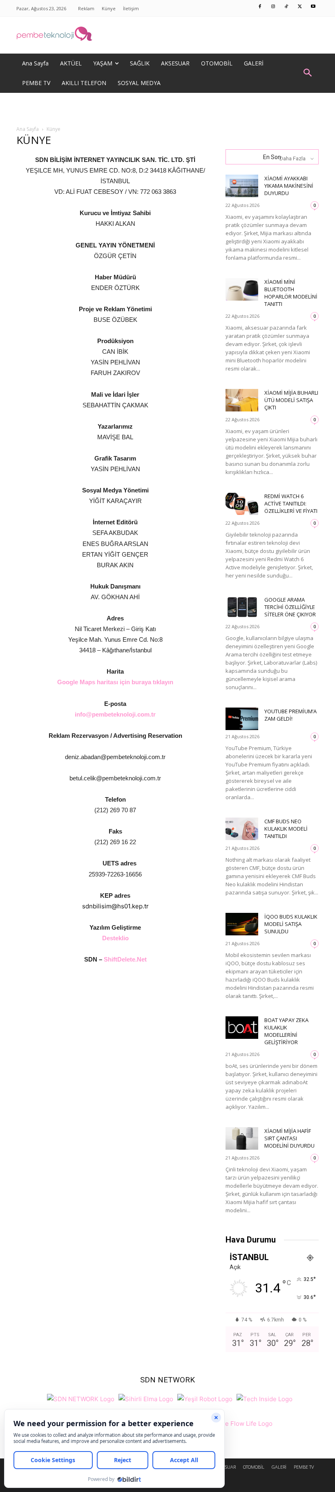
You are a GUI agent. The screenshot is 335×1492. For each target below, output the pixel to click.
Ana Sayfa (27, 129)
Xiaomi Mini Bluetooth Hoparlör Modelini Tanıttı (290, 293)
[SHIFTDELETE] (80, 1398)
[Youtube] (313, 7)
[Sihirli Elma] (145, 1398)
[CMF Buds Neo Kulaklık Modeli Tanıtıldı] (242, 829)
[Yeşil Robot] (204, 1398)
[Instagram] (273, 7)
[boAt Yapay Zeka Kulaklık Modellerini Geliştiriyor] (242, 1027)
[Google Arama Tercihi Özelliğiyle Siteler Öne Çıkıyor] (242, 607)
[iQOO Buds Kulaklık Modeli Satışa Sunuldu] (242, 924)
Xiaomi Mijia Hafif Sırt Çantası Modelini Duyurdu (289, 1138)
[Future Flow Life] (237, 1422)
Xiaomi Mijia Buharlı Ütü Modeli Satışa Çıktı (291, 400)
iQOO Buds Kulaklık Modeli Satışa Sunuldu (290, 924)
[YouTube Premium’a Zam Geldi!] (242, 719)
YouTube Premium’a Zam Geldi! (290, 715)
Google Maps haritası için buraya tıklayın (115, 682)
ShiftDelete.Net (125, 959)
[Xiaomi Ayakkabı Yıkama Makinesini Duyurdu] (242, 186)
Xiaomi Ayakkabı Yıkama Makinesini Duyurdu (288, 186)
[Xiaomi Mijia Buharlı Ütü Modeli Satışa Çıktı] (242, 400)
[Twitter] (300, 7)
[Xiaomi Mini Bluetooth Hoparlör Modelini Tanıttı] (242, 289)
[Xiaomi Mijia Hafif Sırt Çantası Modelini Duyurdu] (242, 1138)
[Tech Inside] (265, 1398)
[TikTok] (287, 7)
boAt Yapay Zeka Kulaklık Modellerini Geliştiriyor (286, 1031)
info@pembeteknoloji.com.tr (115, 714)
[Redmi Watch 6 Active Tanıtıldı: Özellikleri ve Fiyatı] (242, 503)
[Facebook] (260, 7)
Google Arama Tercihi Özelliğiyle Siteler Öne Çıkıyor (290, 607)
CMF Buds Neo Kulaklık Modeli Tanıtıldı (286, 829)
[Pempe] (167, 35)
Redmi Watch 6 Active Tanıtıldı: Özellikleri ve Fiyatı (290, 503)
